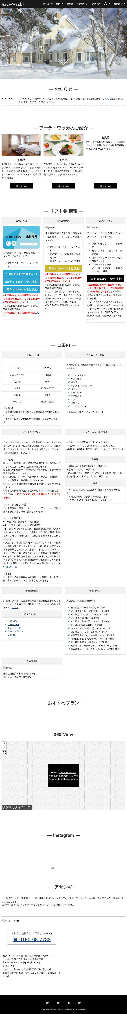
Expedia (11, 634)
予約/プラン (82, 3)
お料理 (70, 3)
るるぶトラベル (15, 631)
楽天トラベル (14, 627)
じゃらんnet (13, 624)
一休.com (12, 620)
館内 (58, 3)
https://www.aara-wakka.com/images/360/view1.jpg (63, 775)
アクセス (96, 3)
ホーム (46, 3)
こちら (106, 98)
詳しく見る (21, 185)
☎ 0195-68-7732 (32, 939)
